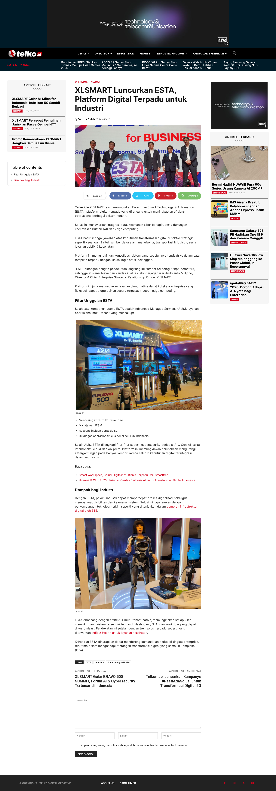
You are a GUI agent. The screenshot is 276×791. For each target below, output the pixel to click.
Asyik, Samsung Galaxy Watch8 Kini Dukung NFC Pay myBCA (240, 65)
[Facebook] (224, 783)
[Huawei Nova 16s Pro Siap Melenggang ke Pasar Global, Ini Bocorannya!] (219, 261)
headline (99, 662)
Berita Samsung (238, 243)
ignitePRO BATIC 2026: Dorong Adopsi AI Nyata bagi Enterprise (247, 289)
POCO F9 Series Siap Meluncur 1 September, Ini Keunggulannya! (119, 65)
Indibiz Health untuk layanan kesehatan (119, 633)
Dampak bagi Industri (27, 180)
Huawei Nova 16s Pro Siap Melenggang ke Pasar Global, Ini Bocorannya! (246, 260)
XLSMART (17, 111)
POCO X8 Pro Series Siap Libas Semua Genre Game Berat (159, 65)
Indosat (235, 218)
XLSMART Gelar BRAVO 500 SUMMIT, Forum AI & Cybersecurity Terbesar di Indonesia (105, 681)
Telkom (234, 299)
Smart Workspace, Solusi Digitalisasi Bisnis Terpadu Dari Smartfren (123, 475)
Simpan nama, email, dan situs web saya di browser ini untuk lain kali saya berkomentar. (134, 745)
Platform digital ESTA (119, 662)
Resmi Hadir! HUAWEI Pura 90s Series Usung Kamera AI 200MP (237, 186)
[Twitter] (243, 783)
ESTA (88, 662)
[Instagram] (234, 783)
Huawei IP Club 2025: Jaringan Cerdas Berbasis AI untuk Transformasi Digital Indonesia (137, 480)
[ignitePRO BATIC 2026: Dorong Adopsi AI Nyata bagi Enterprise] (219, 289)
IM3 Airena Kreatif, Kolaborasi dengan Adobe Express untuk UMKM (247, 208)
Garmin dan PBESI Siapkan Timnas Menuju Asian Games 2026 (80, 65)
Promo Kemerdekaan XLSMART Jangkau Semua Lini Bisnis (36, 141)
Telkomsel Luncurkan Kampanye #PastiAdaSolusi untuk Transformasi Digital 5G (173, 681)
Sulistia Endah (86, 119)
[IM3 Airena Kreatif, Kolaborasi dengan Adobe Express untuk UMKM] (219, 209)
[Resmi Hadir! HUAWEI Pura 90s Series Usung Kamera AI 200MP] (239, 163)
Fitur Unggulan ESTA (26, 174)
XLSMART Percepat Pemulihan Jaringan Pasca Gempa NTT (36, 122)
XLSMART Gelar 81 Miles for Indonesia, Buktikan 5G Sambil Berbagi (36, 102)
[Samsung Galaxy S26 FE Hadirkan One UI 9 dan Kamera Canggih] (219, 237)
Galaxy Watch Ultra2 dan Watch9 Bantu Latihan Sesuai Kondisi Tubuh (200, 65)
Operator (81, 81)
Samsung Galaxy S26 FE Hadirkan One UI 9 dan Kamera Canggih (247, 234)
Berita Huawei (219, 193)
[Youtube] (253, 783)
